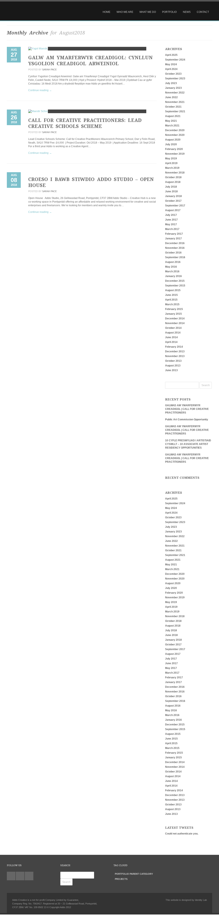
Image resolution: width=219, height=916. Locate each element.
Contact (203, 11)
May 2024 (171, 64)
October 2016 (173, 252)
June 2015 (171, 294)
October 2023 (173, 73)
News (187, 11)
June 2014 (171, 337)
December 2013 (175, 351)
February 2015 (174, 309)
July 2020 (171, 144)
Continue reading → (40, 90)
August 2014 (173, 332)
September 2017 (175, 205)
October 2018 (173, 177)
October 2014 (173, 327)
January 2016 (173, 276)
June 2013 (171, 370)
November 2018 (175, 172)
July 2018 (171, 186)
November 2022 (175, 92)
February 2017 (174, 233)
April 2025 (171, 54)
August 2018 (173, 182)
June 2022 (171, 97)
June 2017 (171, 219)
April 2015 (171, 299)
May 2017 (171, 224)
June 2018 (171, 191)
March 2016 (172, 271)
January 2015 (173, 313)
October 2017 (173, 200)
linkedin (20, 876)
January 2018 (173, 196)
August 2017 (173, 210)
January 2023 (173, 87)
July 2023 (171, 83)
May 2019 (171, 158)
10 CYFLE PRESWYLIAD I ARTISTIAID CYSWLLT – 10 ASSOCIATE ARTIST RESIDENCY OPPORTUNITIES (188, 444)
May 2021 (171, 120)
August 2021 (173, 116)
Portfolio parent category (134, 874)
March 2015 (172, 304)
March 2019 (172, 167)
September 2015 (175, 285)
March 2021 (172, 125)
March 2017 (172, 229)
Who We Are (125, 11)
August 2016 (173, 262)
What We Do (147, 11)
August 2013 (173, 365)
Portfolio (169, 11)
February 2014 (174, 346)
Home (106, 11)
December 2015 (175, 280)
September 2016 (175, 257)
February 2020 (174, 149)
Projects (121, 879)
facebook (29, 876)
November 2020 (175, 134)
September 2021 (175, 111)
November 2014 (175, 323)
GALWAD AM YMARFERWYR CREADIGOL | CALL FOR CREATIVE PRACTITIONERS (187, 409)
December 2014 (175, 318)
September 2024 (175, 59)
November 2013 (175, 356)
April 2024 (171, 69)
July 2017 (171, 214)
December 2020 (175, 130)
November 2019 (175, 153)
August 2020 (173, 139)
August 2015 (173, 290)
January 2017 (173, 238)
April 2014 (171, 342)
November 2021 (175, 102)
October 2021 (173, 106)
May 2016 (171, 266)
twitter (11, 876)
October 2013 (173, 360)
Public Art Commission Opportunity (186, 419)
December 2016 (175, 243)
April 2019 (171, 163)
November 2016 (175, 247)
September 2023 (175, 78)
